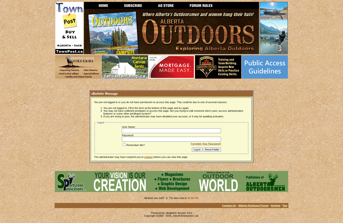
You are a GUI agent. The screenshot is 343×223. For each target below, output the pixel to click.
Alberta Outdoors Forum (253, 205)
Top (285, 205)
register (148, 157)
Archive (275, 205)
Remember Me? (135, 145)
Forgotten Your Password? (206, 143)
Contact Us (229, 205)
